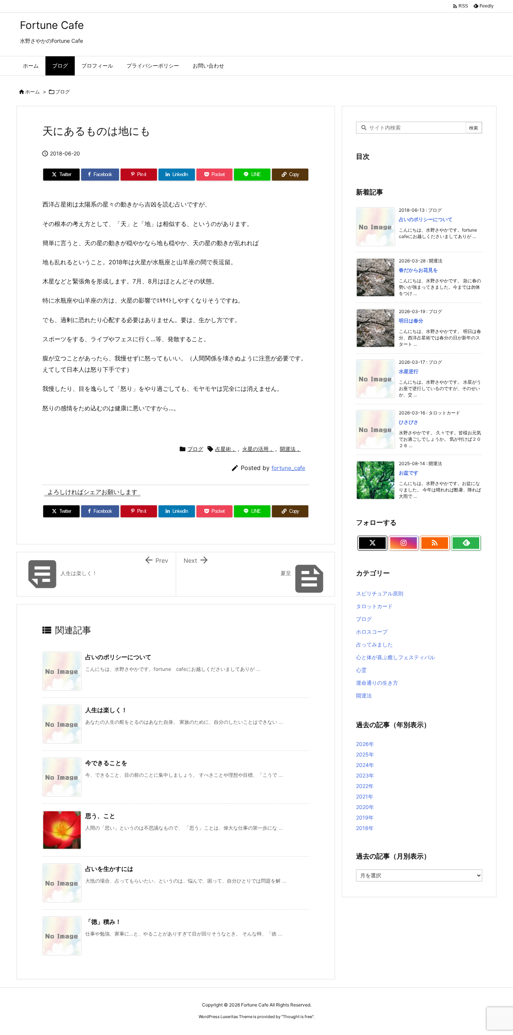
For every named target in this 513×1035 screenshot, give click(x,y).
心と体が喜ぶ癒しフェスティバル (395, 657)
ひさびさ (408, 422)
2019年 (365, 817)
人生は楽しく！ (106, 710)
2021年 (364, 796)
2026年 (365, 744)
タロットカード (374, 606)
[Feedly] (465, 543)
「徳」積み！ (103, 921)
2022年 (365, 786)
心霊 (361, 670)
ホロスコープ (372, 631)
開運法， (290, 449)
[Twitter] (372, 543)
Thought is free (297, 1016)
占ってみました (374, 644)
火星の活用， (258, 449)
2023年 (365, 775)
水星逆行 (408, 371)
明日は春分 (411, 321)
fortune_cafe (288, 468)
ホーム (32, 92)
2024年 (365, 765)
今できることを (106, 763)
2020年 (365, 807)
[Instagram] (403, 543)
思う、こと (100, 816)
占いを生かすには (109, 868)
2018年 (365, 828)
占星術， (225, 449)
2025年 (365, 754)
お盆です (408, 473)
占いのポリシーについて (118, 657)
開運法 (364, 695)
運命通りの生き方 (377, 682)
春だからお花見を (418, 270)
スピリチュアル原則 (379, 593)
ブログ (62, 92)
